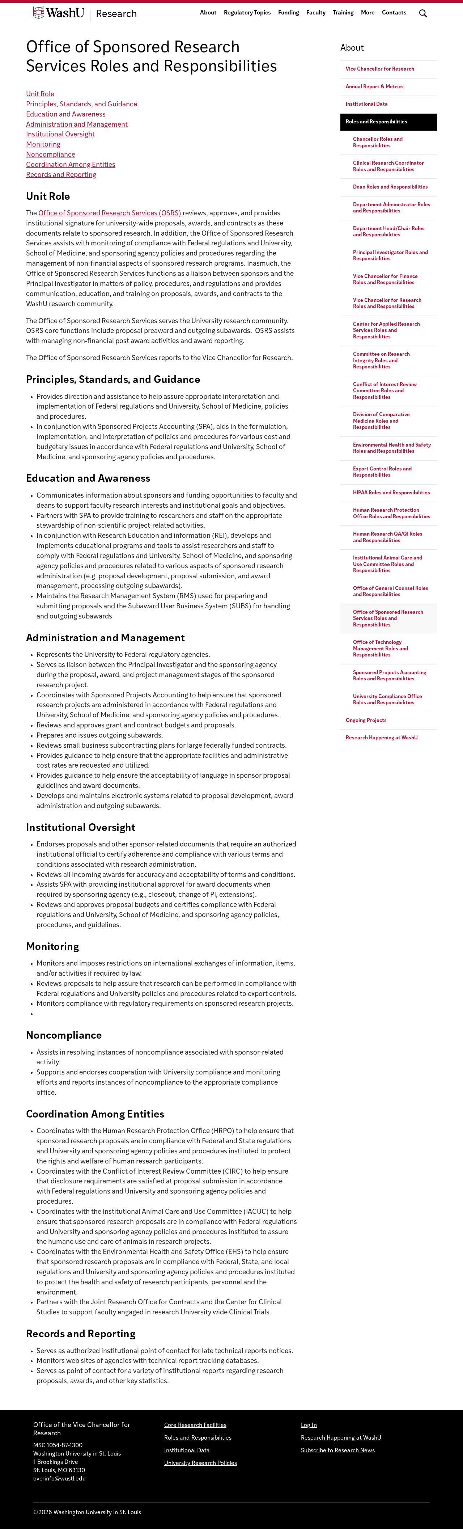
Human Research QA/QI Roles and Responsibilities (387, 538)
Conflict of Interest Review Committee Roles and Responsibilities (385, 391)
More (368, 13)
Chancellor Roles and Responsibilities (378, 143)
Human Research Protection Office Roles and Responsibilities (391, 514)
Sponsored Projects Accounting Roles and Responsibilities (389, 676)
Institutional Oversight (60, 134)
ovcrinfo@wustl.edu (59, 1479)
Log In (309, 1425)
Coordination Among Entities (70, 165)
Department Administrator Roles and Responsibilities (391, 208)
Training (343, 13)
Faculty (316, 13)
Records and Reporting (61, 175)
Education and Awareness (66, 114)
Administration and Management (77, 125)
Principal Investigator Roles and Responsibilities (390, 256)
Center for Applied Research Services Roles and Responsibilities (386, 331)
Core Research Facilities (195, 1425)
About (208, 13)
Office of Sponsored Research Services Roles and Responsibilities (388, 619)
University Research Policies (200, 1463)
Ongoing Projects (366, 720)
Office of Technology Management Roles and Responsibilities (380, 649)
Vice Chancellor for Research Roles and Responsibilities (387, 304)
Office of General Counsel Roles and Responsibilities (390, 592)
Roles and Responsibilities (376, 122)
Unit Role (40, 94)
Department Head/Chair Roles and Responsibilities (389, 232)
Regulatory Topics (247, 13)
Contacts (394, 13)
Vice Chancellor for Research (380, 69)
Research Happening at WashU (382, 738)
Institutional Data (367, 104)
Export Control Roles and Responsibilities (382, 472)
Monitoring (43, 145)
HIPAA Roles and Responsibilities (391, 493)
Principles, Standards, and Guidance (81, 104)
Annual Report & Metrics (375, 87)
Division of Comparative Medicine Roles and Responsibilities (381, 422)
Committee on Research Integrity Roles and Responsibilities (381, 361)
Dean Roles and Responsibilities (390, 187)
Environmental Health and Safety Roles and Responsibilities (392, 449)
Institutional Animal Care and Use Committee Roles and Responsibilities (387, 565)
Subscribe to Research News (338, 1451)
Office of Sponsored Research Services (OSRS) (109, 213)
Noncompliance (50, 155)
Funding (288, 13)
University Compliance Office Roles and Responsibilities (387, 700)
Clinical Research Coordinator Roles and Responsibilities (388, 167)
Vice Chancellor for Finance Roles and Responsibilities (385, 280)
